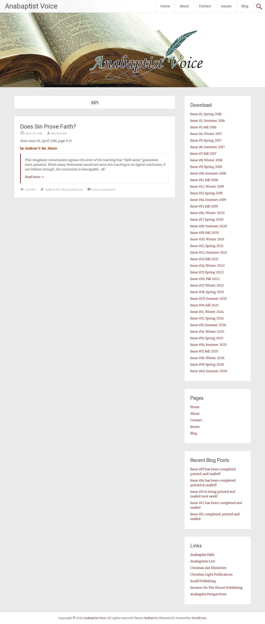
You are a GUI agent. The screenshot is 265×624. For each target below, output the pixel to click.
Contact (205, 6)
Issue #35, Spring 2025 (206, 338)
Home (165, 6)
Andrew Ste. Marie (57, 189)
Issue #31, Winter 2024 (207, 312)
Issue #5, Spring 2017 (205, 140)
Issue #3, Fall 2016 (203, 127)
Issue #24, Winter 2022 (207, 266)
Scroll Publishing (203, 581)
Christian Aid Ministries (208, 568)
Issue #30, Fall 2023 (204, 305)
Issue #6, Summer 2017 (207, 147)
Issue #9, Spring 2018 (206, 167)
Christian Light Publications (211, 574)
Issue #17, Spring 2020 (206, 219)
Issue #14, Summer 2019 (208, 200)
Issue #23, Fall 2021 (204, 259)
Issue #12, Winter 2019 (207, 186)
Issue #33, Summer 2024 (208, 325)
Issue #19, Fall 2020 (204, 233)
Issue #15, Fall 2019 (204, 206)
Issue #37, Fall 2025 (204, 351)
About (184, 6)
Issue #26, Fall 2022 (205, 279)
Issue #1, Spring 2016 (206, 114)
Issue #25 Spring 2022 (207, 272)
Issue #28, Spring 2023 (207, 292)
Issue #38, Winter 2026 (207, 358)
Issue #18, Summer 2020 (208, 226)
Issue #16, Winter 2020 (207, 213)
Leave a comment (103, 189)
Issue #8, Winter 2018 (206, 160)
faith (74, 189)
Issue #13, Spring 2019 (206, 193)
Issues (226, 6)
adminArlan (59, 133)
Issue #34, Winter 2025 (207, 331)
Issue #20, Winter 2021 (207, 239)
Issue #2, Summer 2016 (207, 121)
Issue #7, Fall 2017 (203, 153)
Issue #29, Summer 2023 (208, 298)
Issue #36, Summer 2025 (208, 345)
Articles (30, 189)
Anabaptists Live (202, 561)
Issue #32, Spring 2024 (207, 318)
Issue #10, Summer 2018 (208, 173)
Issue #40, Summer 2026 (208, 371)
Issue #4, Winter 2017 (206, 134)
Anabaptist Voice (31, 6)
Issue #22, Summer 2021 (208, 252)
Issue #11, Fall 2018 (204, 180)
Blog (245, 6)
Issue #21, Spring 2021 (206, 246)
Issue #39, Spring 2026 (207, 364)
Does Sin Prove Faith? (48, 126)
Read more (34, 177)
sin (80, 189)
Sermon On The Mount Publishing (216, 587)
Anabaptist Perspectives (208, 594)
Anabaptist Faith (202, 555)
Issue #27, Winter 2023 (207, 285)
